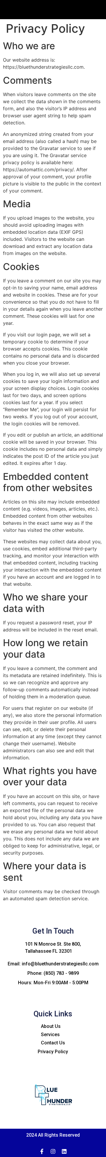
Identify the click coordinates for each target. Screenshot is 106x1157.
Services (50, 1034)
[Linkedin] (64, 1151)
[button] (85, 14)
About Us (51, 1026)
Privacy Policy (53, 1051)
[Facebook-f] (41, 1151)
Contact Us (53, 1043)
